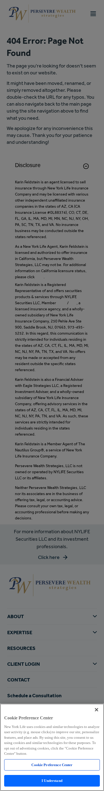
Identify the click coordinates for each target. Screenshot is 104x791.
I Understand (52, 781)
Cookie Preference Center (51, 765)
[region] (52, 747)
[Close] (96, 710)
